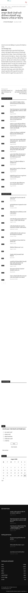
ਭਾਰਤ (5, 10)
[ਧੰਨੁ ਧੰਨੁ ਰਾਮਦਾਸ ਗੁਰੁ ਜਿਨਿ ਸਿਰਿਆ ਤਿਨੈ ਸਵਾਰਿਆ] (5, 539)
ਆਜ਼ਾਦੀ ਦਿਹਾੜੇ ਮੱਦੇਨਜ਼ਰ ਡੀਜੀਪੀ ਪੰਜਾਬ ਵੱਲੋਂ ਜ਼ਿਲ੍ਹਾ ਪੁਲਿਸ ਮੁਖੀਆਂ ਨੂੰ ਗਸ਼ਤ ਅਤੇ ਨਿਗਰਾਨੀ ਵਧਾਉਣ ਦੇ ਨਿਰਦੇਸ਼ (18, 263)
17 (3, 473)
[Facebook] (7, 25)
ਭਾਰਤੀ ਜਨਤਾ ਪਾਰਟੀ (8, 438)
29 (21, 475)
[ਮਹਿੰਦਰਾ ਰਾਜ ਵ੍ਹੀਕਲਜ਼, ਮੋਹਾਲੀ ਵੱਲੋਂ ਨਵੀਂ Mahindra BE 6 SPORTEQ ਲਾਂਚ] (5, 134)
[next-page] (5, 190)
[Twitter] (10, 25)
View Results (14, 447)
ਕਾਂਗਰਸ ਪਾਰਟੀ (7, 434)
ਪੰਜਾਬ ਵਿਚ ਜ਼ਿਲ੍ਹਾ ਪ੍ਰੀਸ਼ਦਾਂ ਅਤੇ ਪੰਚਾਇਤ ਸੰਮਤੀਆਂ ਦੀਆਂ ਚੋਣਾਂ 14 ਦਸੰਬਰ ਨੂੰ (21, 92)
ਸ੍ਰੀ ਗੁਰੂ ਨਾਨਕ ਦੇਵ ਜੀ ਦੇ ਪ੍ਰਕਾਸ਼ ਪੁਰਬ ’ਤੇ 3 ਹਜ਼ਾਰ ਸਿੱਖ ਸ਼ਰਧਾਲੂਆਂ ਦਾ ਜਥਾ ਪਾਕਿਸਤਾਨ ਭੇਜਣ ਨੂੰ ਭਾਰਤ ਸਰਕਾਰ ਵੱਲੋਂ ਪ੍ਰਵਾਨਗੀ (18, 148)
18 (7, 473)
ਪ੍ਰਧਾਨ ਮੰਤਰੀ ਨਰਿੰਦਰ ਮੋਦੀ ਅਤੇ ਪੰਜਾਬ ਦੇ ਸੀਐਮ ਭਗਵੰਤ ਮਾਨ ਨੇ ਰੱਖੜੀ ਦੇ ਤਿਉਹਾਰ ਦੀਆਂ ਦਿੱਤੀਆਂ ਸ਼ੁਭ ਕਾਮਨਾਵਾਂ (17, 156)
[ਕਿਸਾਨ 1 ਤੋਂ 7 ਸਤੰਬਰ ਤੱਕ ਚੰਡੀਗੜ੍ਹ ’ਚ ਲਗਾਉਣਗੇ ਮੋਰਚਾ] (5, 163)
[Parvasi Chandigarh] (2, 22)
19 (11, 473)
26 (11, 475)
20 (15, 473)
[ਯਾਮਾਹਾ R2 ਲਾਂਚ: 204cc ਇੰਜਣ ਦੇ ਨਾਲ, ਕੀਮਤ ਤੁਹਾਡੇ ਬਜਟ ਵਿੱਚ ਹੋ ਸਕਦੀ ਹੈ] (5, 184)
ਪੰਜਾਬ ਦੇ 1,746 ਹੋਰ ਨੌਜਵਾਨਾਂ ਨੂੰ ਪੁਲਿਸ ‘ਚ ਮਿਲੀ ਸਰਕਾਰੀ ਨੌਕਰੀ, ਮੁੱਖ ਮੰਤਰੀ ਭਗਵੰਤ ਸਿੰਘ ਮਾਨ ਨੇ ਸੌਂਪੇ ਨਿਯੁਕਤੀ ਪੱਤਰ (17, 118)
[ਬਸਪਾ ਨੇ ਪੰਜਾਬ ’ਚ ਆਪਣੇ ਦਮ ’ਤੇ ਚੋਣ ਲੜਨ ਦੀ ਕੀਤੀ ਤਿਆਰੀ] (5, 170)
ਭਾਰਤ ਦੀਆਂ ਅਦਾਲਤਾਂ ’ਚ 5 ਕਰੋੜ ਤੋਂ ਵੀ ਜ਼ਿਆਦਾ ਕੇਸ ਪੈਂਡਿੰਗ (6, 92)
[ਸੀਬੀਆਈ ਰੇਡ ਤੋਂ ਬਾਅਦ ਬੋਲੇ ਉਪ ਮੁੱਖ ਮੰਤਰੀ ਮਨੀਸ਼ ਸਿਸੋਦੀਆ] (5, 213)
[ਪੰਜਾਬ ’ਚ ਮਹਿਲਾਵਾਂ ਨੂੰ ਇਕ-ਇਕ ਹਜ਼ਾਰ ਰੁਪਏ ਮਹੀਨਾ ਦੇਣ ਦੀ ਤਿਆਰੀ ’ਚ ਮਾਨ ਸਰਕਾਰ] (5, 278)
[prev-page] (2, 190)
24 (3, 475)
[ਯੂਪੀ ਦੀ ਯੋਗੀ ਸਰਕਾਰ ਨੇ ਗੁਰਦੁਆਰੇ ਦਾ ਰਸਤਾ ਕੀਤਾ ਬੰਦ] (5, 206)
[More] (20, 25)
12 (11, 470)
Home (2, 6)
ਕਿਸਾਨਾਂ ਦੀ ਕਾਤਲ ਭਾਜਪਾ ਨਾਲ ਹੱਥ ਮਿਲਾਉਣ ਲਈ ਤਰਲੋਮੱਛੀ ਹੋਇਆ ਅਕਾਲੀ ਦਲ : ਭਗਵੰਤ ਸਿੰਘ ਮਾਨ (18, 111)
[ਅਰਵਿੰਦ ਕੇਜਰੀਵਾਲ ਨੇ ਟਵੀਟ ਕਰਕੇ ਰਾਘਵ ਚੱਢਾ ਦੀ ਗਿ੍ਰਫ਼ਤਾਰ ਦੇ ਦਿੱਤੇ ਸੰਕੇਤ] (5, 235)
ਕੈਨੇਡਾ (6, 6)
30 (24, 475)
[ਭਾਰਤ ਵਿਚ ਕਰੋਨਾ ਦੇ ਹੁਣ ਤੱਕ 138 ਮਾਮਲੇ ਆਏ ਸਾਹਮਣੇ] (5, 199)
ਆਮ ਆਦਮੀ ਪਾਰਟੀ (8, 432)
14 (18, 470)
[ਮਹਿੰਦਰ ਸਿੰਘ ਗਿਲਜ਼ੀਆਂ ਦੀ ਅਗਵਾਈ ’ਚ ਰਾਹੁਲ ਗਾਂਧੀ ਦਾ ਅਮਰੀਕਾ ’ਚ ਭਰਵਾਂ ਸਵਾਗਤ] (5, 228)
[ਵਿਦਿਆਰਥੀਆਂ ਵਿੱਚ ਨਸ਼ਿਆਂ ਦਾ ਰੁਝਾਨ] (5, 547)
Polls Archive (5, 450)
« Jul (2, 480)
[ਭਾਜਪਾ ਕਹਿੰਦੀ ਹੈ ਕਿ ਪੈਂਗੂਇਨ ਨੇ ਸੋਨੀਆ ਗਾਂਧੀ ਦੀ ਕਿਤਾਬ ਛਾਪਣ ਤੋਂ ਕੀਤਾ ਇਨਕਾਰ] (5, 104)
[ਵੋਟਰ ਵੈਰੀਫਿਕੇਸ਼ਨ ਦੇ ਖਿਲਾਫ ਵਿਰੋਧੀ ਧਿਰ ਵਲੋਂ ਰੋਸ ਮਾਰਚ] (5, 242)
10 (3, 470)
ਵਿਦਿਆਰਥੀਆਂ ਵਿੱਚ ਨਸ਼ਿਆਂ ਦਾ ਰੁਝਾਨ (17, 544)
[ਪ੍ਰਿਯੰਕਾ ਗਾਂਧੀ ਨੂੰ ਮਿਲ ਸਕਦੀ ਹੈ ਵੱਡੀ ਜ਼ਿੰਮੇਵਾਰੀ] (5, 256)
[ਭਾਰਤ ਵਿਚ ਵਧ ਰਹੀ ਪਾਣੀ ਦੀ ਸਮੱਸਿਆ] (5, 554)
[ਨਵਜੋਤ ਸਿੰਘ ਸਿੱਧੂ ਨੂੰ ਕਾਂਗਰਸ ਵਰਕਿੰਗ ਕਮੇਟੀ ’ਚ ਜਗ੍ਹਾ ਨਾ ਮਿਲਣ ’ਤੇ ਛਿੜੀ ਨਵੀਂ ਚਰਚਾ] (5, 221)
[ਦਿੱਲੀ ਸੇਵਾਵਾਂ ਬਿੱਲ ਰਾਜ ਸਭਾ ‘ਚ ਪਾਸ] (5, 249)
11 (7, 470)
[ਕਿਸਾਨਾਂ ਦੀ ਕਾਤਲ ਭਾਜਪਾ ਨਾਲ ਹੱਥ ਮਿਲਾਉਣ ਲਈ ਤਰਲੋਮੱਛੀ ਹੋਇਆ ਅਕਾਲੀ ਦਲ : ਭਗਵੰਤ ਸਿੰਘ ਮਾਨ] (5, 111)
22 (21, 473)
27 (15, 475)
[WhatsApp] (17, 25)
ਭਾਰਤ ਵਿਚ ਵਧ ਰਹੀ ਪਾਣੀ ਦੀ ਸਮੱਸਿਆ (17, 552)
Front (9, 6)
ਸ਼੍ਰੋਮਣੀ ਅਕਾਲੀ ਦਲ (8, 436)
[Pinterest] (14, 25)
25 (7, 475)
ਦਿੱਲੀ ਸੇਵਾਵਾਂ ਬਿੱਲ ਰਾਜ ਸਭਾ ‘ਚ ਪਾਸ (16, 247)
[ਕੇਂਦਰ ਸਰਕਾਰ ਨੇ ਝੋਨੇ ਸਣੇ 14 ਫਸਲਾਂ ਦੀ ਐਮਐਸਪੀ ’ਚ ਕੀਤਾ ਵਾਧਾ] (5, 270)
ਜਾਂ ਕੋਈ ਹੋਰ (7, 441)
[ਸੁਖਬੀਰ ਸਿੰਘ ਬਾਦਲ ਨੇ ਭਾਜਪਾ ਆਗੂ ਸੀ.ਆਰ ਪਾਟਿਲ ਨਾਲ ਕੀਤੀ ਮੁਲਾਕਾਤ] (5, 177)
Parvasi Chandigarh (8, 21)
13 (15, 470)
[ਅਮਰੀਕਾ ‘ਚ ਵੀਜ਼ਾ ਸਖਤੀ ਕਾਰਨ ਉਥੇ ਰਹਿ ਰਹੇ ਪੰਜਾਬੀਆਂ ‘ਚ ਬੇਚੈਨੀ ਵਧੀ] (5, 513)
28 (18, 475)
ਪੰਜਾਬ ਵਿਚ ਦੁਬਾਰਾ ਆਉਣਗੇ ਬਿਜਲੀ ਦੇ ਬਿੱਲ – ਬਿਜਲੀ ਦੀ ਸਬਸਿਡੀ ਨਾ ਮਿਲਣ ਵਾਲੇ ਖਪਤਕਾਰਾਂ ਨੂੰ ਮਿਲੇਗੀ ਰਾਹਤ (18, 527)
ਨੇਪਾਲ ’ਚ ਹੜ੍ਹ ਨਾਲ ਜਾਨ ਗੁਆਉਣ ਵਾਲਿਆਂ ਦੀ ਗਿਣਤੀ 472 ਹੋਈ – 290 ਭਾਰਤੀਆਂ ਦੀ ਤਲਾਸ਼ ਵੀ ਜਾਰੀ (18, 141)
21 (18, 473)
